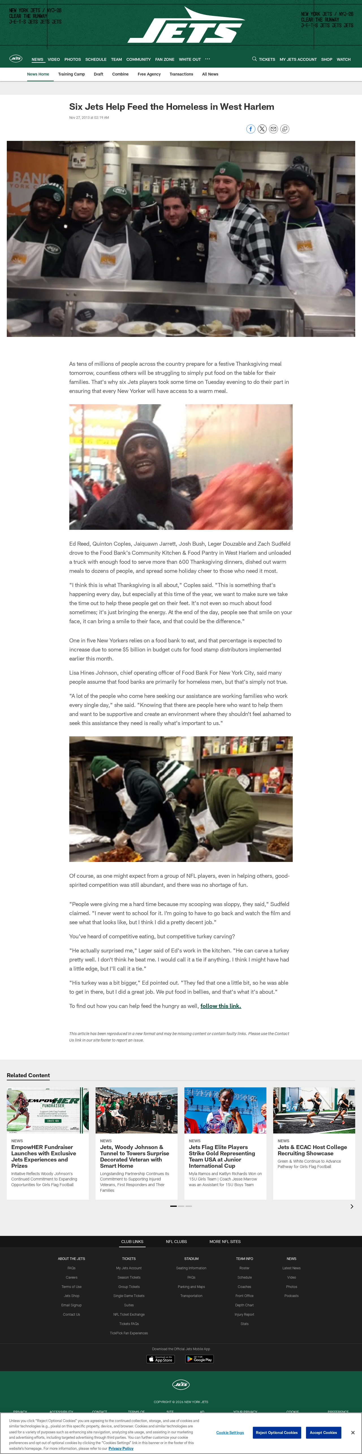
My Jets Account (129, 1268)
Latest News (292, 1268)
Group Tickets (129, 1287)
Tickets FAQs (129, 1324)
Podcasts (292, 1296)
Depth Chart (244, 1305)
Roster (244, 1268)
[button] (173, 1206)
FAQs (72, 1268)
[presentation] (353, 1207)
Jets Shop (71, 1296)
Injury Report (244, 1314)
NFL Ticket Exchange (129, 1314)
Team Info (244, 1259)
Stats (245, 1324)
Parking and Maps (191, 1287)
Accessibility (61, 1412)
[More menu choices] (207, 59)
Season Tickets (129, 1277)
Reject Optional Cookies (277, 1432)
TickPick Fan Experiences (129, 1333)
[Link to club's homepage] (16, 58)
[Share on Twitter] (262, 132)
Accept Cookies (323, 1432)
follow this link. (221, 1005)
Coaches (244, 1287)
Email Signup (71, 1305)
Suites (129, 1305)
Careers (71, 1277)
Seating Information (191, 1268)
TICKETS (129, 1259)
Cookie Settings (230, 1432)
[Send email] (273, 132)
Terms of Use (71, 1287)
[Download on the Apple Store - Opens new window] (160, 1360)
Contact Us (71, 1314)
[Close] (353, 1433)
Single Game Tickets (129, 1296)
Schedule (245, 1277)
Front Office (244, 1296)
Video (291, 1277)
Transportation (191, 1296)
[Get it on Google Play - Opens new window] (199, 1362)
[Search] (254, 59)
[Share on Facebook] (250, 132)
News (291, 1259)
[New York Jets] (181, 1385)
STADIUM (191, 1259)
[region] (181, 1433)
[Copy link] (284, 129)
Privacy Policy (121, 1448)
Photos (291, 1287)
